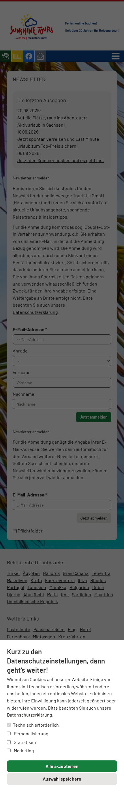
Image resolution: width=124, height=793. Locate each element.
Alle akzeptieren (62, 766)
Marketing (23, 750)
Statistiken (24, 742)
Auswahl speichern (62, 778)
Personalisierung (30, 733)
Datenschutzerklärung (29, 714)
